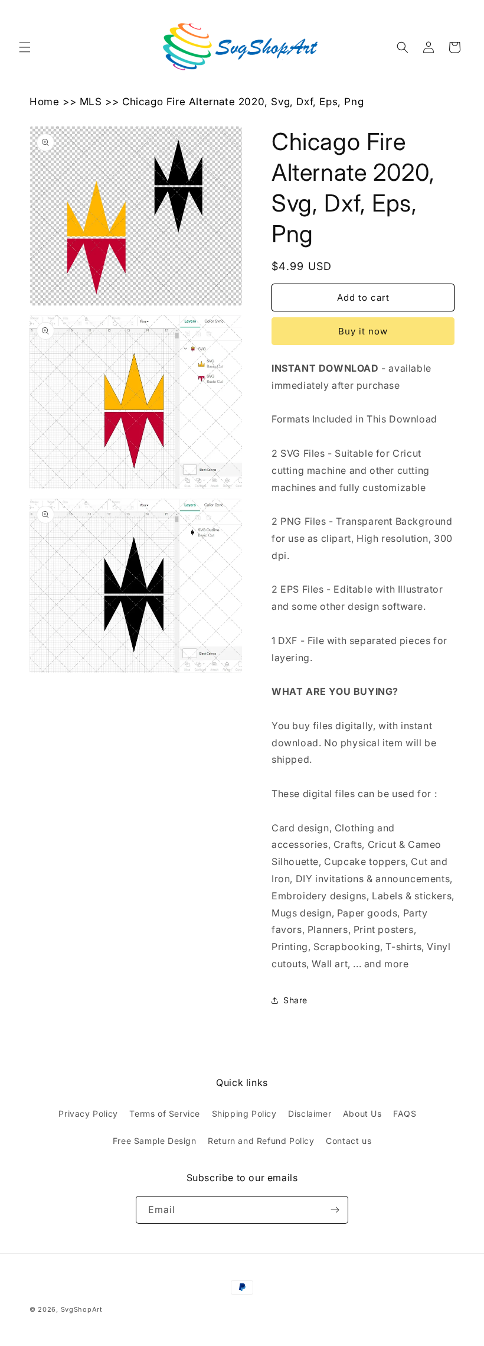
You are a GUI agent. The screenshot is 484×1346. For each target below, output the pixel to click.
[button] (25, 47)
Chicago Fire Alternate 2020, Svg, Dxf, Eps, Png (243, 102)
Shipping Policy (244, 1113)
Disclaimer (309, 1113)
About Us (362, 1113)
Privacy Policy (87, 1113)
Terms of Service (164, 1113)
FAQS (404, 1113)
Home (44, 102)
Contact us (348, 1141)
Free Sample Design (155, 1141)
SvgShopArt (82, 1309)
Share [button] (295, 1000)
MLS (91, 102)
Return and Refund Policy (261, 1141)
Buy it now (363, 331)
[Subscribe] (335, 1210)
